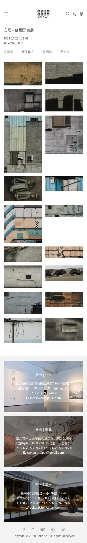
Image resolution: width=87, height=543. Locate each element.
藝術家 (65, 52)
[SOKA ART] (43, 14)
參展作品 (28, 52)
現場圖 (8, 52)
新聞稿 (47, 52)
